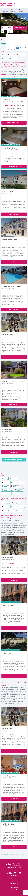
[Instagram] (11, 889)
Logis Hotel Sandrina (9, 776)
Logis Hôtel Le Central (9, 239)
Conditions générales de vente (14, 881)
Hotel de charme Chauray (9, 149)
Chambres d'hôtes (6, 44)
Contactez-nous (14, 887)
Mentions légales (14, 883)
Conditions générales (14, 878)
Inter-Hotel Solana (9, 148)
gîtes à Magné (18, 76)
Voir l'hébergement (13, 122)
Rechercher (20, 28)
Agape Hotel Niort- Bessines (11, 286)
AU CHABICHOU (8, 605)
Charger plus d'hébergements (13, 459)
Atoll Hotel (6, 100)
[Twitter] (16, 889)
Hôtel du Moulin (7, 429)
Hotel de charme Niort (8, 101)
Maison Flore (7, 653)
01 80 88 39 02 (14, 873)
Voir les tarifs (13, 214)
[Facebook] (14, 889)
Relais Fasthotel (7, 334)
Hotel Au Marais (7, 191)
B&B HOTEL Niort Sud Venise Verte (14, 382)
